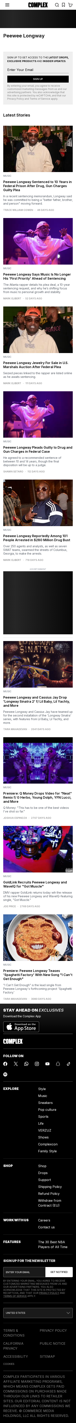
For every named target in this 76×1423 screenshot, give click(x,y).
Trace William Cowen (18, 210)
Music (42, 1096)
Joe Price (9, 906)
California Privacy (13, 1345)
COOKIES (8, 1363)
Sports (43, 1116)
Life (41, 1123)
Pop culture (47, 1110)
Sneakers (45, 1103)
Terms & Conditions (14, 1332)
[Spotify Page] (5, 1074)
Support (44, 1180)
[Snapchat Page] (58, 1064)
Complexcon (48, 1144)
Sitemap (47, 1356)
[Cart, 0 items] (70, 4)
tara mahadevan (15, 729)
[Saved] (63, 4)
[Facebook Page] (5, 1064)
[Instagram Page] (37, 1064)
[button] (38, 1313)
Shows (43, 1137)
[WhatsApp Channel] (26, 1064)
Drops (43, 1173)
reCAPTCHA (43, 95)
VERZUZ (44, 1130)
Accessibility (15, 1356)
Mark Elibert (12, 298)
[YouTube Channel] (47, 1064)
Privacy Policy (15, 98)
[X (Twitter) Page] (16, 1064)
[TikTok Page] (68, 1064)
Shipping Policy (50, 1187)
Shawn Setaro (13, 471)
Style (42, 1089)
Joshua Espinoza (15, 818)
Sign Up (38, 79)
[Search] (57, 4)
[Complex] (38, 4)
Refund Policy (49, 1194)
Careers (44, 1220)
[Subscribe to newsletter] (59, 1272)
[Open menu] (7, 5)
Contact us (46, 1227)
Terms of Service (40, 98)
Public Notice (52, 1343)
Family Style (47, 1151)
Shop (42, 1166)
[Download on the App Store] (21, 1025)
